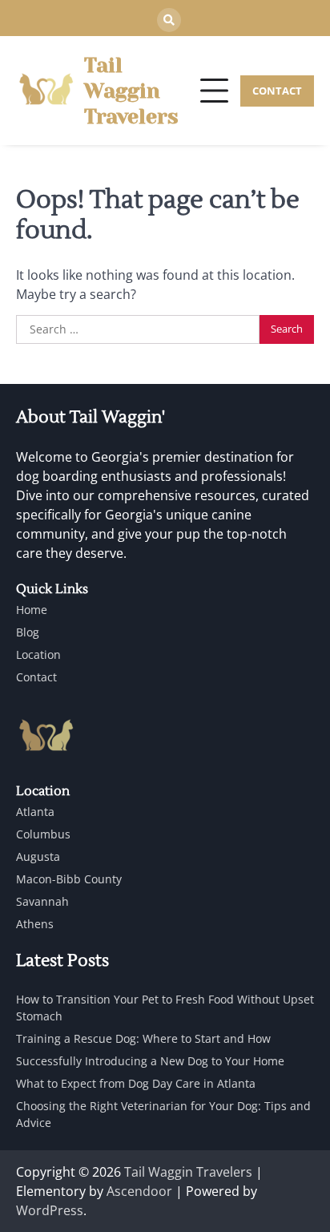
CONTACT (277, 90)
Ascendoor (139, 1191)
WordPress (49, 1210)
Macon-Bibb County (69, 879)
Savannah (42, 901)
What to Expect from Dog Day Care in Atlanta (136, 1083)
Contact (36, 677)
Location (38, 654)
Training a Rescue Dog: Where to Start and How (143, 1038)
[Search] (169, 20)
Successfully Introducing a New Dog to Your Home (150, 1060)
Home (31, 609)
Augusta (38, 856)
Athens (35, 923)
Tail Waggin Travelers (131, 91)
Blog (27, 632)
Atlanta (35, 811)
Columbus (43, 834)
